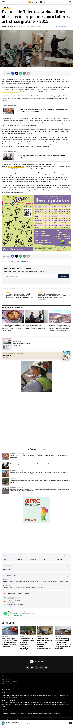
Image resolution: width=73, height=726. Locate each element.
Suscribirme (63, 276)
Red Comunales (8, 26)
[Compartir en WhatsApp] (20, 73)
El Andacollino (50, 702)
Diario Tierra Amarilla (45, 695)
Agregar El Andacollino (61, 26)
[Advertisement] (36, 405)
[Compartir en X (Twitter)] (16, 73)
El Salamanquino (63, 704)
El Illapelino (53, 704)
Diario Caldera (24, 695)
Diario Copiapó (33, 695)
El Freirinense (13, 697)
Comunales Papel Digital (9, 713)
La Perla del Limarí (16, 704)
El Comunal (5, 702)
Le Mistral (29, 713)
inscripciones (65, 288)
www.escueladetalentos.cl (10, 92)
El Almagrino (5, 695)
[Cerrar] (70, 723)
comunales (32, 288)
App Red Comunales (54, 713)
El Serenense (13, 702)
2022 (18, 288)
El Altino (54, 695)
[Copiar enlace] (28, 73)
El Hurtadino (58, 702)
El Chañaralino (15, 695)
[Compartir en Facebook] (12, 73)
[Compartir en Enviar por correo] (24, 73)
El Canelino (46, 704)
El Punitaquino (27, 704)
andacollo (24, 288)
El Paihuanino (41, 702)
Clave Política (21, 713)
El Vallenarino (62, 695)
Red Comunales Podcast (40, 713)
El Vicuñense (32, 702)
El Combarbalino (37, 704)
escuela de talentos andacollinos (48, 288)
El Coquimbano (22, 702)
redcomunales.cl (6, 679)
